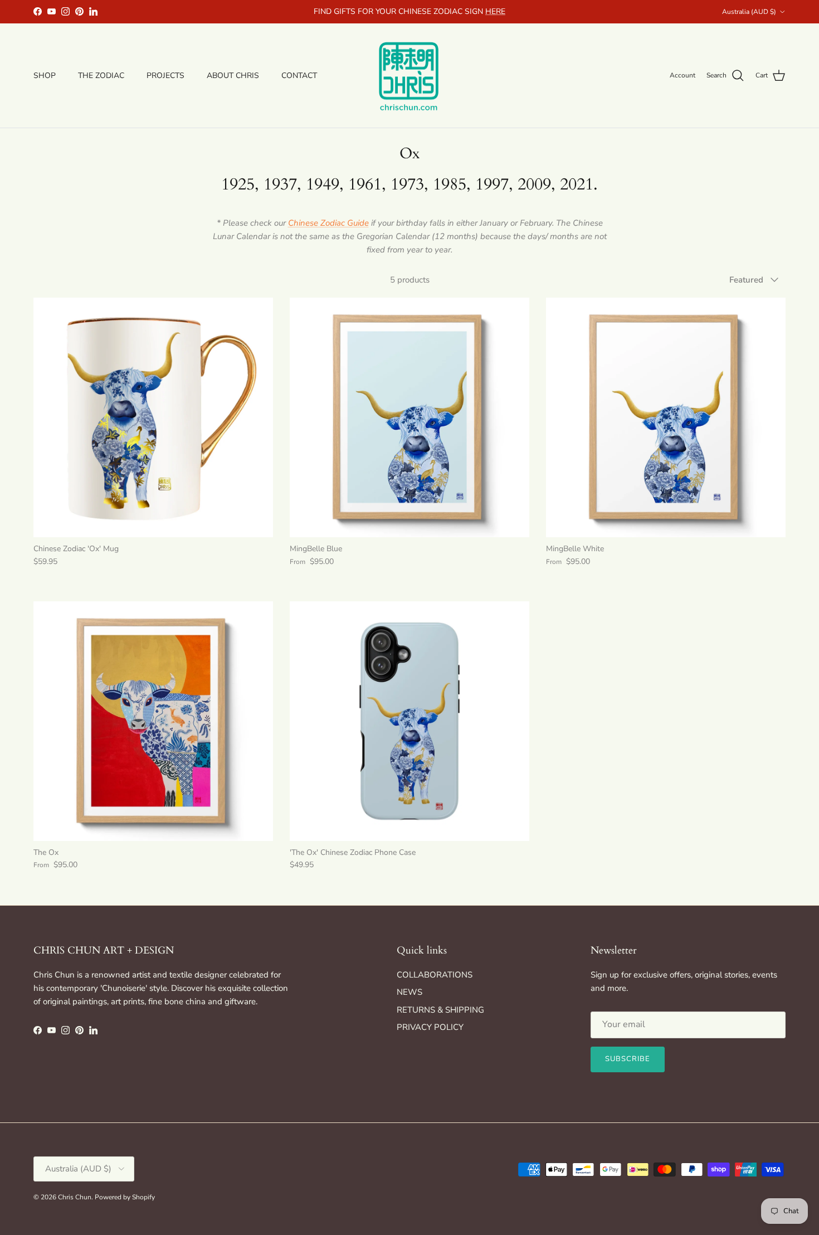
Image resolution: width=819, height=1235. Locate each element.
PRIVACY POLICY (430, 1027)
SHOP (44, 75)
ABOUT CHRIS (233, 75)
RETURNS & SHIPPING (440, 1009)
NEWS (409, 992)
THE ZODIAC (101, 75)
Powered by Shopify (125, 1197)
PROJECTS (165, 75)
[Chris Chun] (409, 76)
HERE (495, 11)
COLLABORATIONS (434, 974)
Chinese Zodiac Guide (328, 222)
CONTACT (299, 75)
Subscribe (627, 1059)
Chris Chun (74, 1197)
